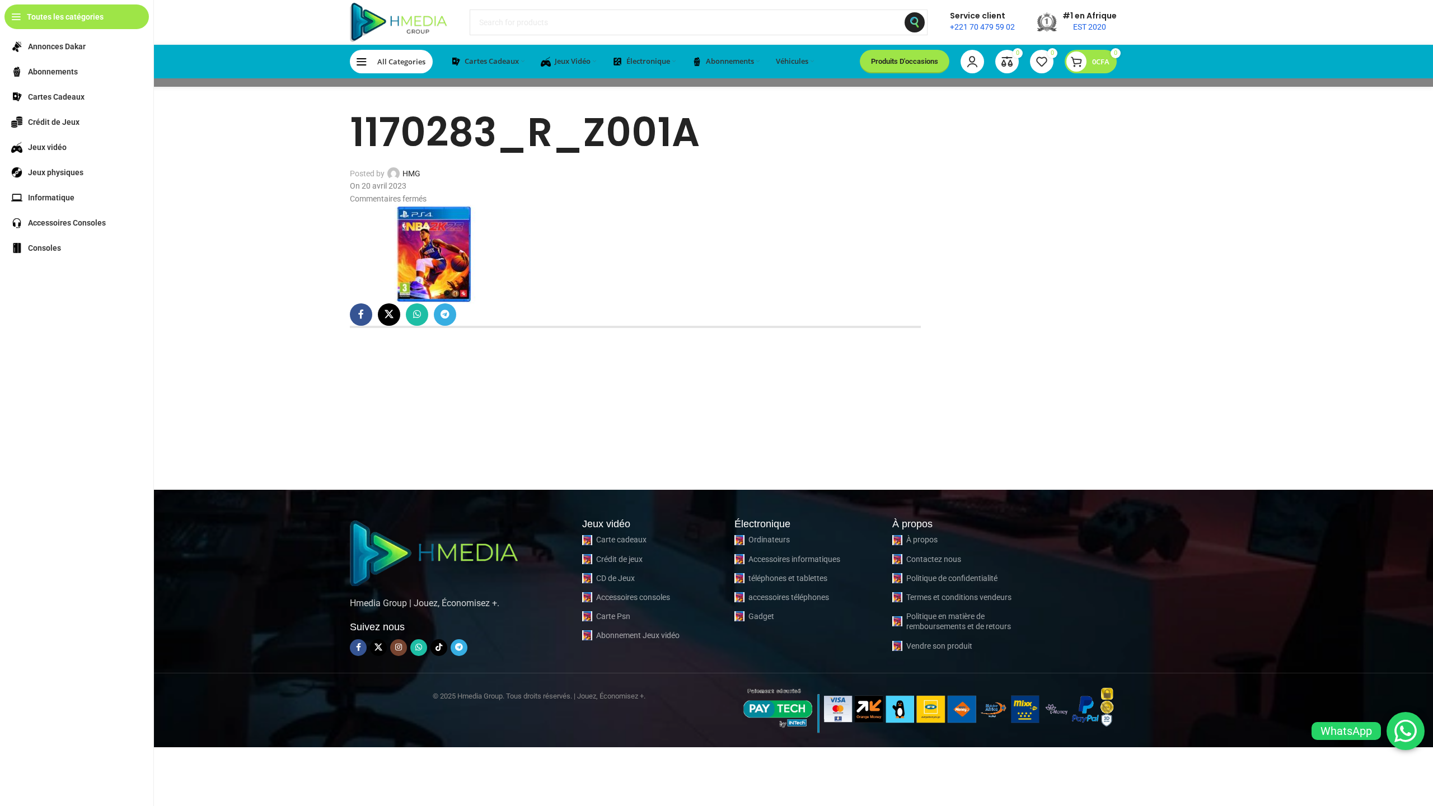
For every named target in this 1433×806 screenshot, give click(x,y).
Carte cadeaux (621, 539)
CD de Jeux (615, 578)
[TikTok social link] (438, 647)
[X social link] (389, 314)
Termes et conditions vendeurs (958, 597)
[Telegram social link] (445, 314)
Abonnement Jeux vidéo (638, 635)
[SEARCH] (915, 22)
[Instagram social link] (398, 647)
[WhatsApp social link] (417, 314)
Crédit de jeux (619, 559)
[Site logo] (398, 21)
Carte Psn (613, 616)
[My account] (972, 61)
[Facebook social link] (361, 314)
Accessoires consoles (633, 597)
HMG (411, 173)
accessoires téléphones (788, 597)
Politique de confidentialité (952, 578)
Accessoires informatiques (794, 559)
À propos (922, 539)
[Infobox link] (982, 22)
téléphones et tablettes (787, 578)
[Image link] (434, 551)
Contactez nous (933, 559)
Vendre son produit (939, 645)
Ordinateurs (769, 539)
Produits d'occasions (904, 61)
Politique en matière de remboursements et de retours (958, 621)
